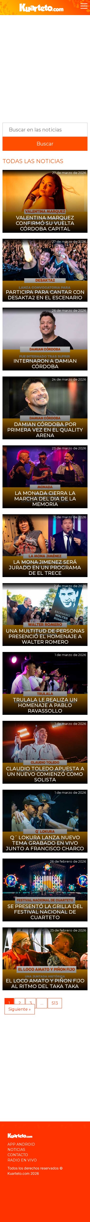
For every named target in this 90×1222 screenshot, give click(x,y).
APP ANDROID (21, 1144)
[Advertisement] (45, 66)
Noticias (16, 1149)
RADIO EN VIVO (22, 1160)
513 (55, 1003)
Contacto (18, 1155)
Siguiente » (19, 1009)
